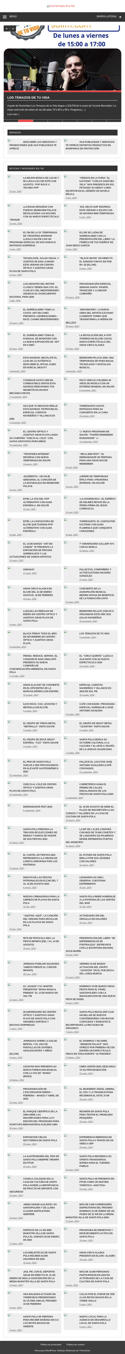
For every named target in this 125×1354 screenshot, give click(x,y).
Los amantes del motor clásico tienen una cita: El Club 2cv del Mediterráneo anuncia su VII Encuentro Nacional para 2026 (34, 290)
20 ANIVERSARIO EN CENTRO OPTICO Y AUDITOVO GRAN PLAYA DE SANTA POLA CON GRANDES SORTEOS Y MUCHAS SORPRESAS (32, 1018)
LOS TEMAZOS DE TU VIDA (28, 97)
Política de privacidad (51, 1344)
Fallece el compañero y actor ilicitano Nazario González (95, 572)
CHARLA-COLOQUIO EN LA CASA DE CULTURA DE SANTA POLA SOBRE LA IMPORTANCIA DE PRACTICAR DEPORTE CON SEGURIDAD (33, 1185)
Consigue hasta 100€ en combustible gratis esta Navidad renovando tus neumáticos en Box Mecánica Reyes (32, 386)
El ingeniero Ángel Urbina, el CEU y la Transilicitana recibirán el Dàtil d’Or (97, 1092)
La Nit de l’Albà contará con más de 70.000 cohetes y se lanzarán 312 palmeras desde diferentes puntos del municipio (90, 835)
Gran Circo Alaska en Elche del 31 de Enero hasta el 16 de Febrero (38, 591)
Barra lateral (107, 16)
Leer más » (13, 114)
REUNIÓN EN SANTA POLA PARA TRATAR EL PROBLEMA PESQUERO (96, 1114)
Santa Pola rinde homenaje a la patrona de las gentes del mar (97, 899)
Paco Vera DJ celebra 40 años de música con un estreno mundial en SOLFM (96, 383)
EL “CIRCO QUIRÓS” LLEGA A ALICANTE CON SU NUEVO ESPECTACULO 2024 (96, 659)
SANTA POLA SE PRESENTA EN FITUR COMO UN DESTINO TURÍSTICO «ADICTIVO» (96, 1182)
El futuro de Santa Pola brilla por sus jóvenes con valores (95, 858)
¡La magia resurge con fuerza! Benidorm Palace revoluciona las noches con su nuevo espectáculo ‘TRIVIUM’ (34, 213)
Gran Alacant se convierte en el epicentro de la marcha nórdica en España (41, 688)
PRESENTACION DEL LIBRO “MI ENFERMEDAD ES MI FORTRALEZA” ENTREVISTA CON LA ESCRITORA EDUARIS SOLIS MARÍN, (90, 944)
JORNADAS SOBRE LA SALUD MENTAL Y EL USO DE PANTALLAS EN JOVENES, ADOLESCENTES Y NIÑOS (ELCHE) (33, 1047)
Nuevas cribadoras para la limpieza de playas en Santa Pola (41, 899)
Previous (7, 28)
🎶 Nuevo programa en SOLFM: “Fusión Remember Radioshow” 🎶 (96, 434)
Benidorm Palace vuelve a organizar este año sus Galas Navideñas (96, 614)
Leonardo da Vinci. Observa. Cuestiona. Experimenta (92, 880)
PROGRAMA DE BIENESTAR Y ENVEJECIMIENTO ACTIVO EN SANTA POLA (96, 1233)
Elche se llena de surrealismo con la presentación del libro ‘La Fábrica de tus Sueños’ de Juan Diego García (90, 239)
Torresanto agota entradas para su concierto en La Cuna (93, 409)
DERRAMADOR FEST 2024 (37, 806)
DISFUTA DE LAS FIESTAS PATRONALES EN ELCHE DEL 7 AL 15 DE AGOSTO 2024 (40, 880)
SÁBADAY (28, 569)
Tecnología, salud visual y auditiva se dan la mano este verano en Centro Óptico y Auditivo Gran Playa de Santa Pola (34, 264)
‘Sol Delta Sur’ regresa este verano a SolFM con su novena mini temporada (96, 210)
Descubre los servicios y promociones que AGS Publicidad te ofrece (33, 145)
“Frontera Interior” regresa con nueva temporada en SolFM (36, 457)
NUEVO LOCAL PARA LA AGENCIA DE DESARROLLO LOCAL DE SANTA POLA (95, 1319)
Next (13, 28)
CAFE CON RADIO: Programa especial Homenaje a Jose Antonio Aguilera (97, 707)
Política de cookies (76, 1344)
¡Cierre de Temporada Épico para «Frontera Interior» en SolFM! (93, 479)
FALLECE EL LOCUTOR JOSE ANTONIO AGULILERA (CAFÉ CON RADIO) (95, 765)
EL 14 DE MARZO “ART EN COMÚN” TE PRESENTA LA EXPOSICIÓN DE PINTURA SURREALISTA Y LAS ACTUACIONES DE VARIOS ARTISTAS (31, 550)
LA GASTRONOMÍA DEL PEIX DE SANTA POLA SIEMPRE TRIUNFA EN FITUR (41, 1159)
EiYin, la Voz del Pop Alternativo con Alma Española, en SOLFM (37, 502)
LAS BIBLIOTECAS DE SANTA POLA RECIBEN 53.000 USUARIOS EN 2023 (39, 1255)
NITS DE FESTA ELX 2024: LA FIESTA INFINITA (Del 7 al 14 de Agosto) (41, 941)
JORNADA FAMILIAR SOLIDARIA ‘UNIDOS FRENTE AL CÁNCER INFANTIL (41, 967)
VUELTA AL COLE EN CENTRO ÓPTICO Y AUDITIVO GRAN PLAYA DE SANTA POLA (33, 787)
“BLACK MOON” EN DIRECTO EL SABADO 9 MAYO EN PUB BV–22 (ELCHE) (96, 261)
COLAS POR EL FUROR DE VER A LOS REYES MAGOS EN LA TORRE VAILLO (97, 1297)
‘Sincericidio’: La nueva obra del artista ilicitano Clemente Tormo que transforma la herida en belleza (89, 316)
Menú (13, 16)
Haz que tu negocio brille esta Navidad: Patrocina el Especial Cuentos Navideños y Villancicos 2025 (33, 412)
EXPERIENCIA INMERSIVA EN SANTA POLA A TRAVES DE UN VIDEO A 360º (96, 1140)
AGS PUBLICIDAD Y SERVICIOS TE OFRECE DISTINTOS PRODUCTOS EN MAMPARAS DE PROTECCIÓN (90, 145)
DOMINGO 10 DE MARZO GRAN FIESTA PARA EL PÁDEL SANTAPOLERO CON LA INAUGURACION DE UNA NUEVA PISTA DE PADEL (90, 993)
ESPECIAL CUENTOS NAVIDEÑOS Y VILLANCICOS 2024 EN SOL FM (95, 688)
